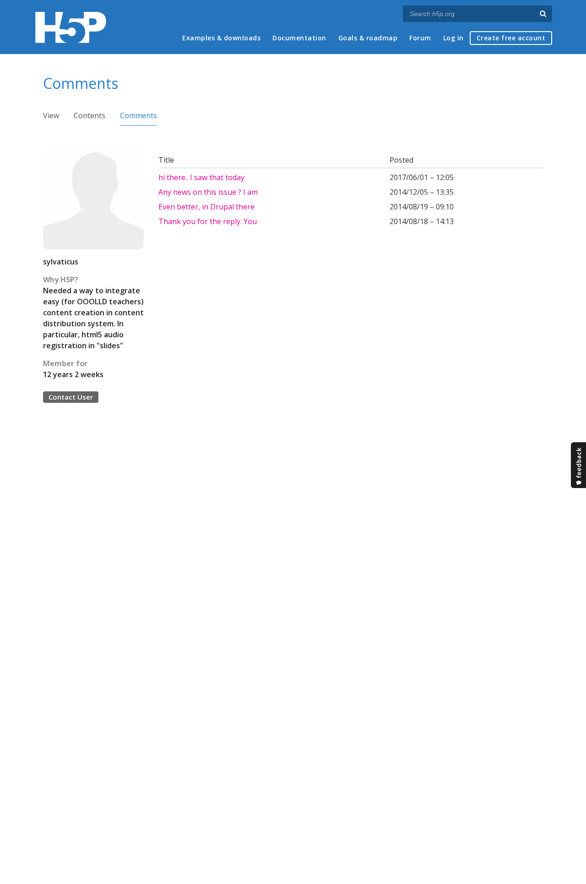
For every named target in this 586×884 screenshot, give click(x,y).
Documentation (299, 37)
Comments (138, 115)
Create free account (511, 37)
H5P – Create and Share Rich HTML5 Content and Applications (71, 27)
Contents (89, 115)
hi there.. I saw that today (201, 177)
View (51, 115)
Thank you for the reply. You (207, 221)
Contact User (71, 396)
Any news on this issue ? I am (208, 192)
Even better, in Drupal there (206, 207)
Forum (420, 37)
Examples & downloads (221, 37)
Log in (453, 37)
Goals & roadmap (368, 37)
